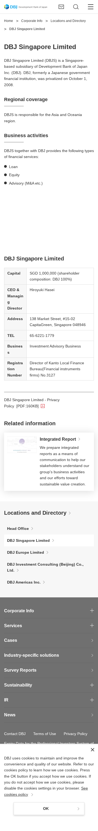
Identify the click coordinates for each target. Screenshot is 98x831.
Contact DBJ (15, 734)
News (10, 715)
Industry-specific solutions (31, 655)
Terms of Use (44, 734)
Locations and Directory (35, 513)
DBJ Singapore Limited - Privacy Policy (49, 403)
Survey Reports (20, 670)
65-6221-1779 (42, 335)
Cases (10, 640)
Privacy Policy (75, 734)
